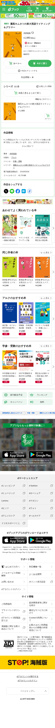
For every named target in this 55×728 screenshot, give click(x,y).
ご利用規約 (6, 604)
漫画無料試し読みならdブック (12, 413)
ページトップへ (27, 691)
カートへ (17, 63)
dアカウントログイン (11, 589)
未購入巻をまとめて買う (29, 93)
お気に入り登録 (45, 86)
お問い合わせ (7, 582)
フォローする (32, 32)
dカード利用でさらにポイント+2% (34, 51)
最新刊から (47, 99)
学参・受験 (17, 161)
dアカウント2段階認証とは (10, 618)
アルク (14, 157)
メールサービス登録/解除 (11, 574)
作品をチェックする (29, 71)
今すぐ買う (42, 63)
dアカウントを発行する (27, 676)
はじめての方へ (12, 566)
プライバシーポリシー (10, 611)
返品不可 (26, 54)
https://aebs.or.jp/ (25, 651)
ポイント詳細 (30, 46)
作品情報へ (26, 77)
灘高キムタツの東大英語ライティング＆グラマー (34, 105)
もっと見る (44, 253)
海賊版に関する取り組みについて (10, 627)
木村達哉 (27, 33)
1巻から (38, 99)
